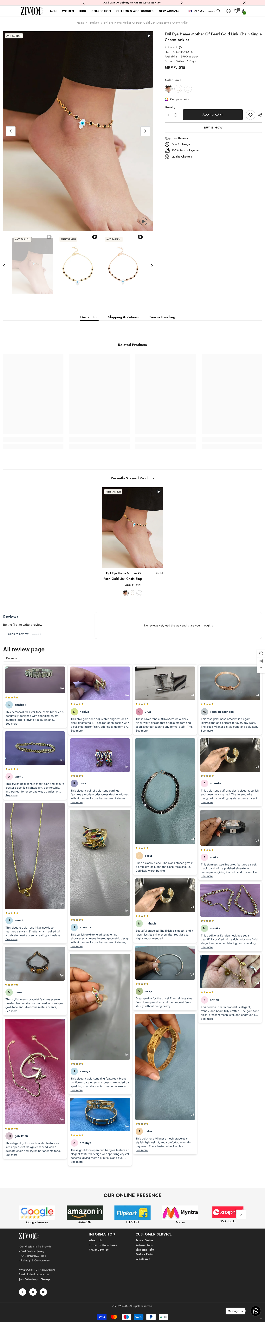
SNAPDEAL (228, 1221)
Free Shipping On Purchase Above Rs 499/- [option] (132, 2)
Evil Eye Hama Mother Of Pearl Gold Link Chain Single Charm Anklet (133, 576)
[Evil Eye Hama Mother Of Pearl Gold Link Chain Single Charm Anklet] (132, 527)
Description (89, 317)
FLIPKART (132, 1222)
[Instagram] (33, 1292)
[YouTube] (43, 1292)
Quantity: (170, 107)
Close (244, 2)
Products (94, 23)
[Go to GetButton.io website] (255, 1318)
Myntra (180, 1222)
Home (80, 23)
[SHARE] (258, 115)
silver (139, 593)
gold (126, 593)
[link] (33, 439)
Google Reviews (37, 1222)
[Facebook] (22, 1292)
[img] (171, 47)
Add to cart (213, 114)
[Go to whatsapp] (256, 1311)
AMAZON (85, 1222)
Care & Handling (161, 317)
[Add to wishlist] (250, 115)
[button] (11, 131)
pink (132, 593)
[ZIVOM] (37, 1212)
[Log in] (228, 11)
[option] (78, 131)
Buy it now (213, 127)
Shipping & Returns (123, 317)
